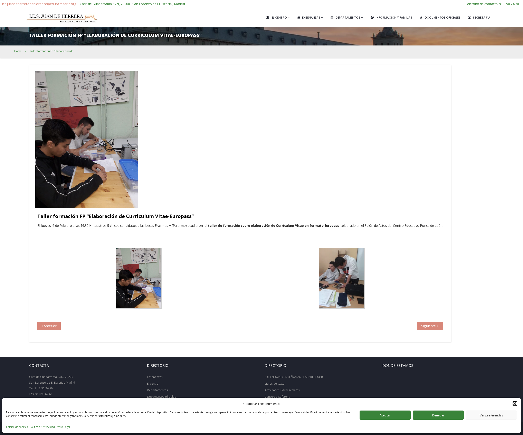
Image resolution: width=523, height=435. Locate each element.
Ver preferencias (491, 415)
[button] (515, 404)
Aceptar (385, 415)
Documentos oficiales (442, 17)
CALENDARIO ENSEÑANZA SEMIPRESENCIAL (295, 377)
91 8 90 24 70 (44, 388)
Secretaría (481, 17)
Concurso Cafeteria (277, 396)
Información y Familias (394, 17)
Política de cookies (17, 427)
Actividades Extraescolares (282, 390)
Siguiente (428, 326)
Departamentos (348, 17)
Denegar (438, 415)
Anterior (50, 326)
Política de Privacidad (42, 427)
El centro (280, 17)
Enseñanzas (311, 17)
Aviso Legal (63, 427)
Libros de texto (275, 383)
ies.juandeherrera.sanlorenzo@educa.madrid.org (39, 4)
